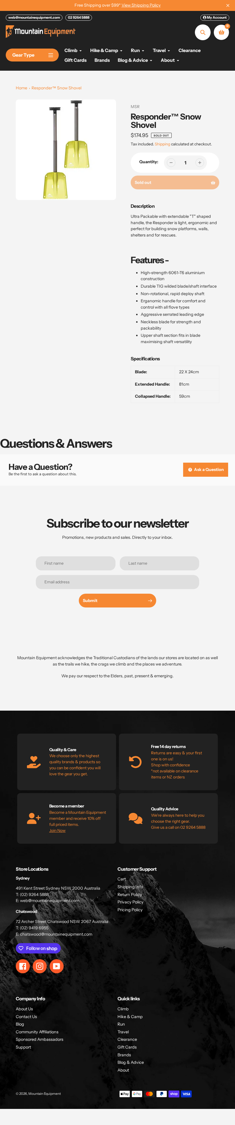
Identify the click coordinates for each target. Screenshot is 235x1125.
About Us (24, 1008)
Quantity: (148, 161)
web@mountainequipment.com (34, 17)
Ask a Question (208, 469)
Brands (124, 1054)
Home (21, 88)
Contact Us (26, 1016)
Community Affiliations (37, 1031)
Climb (123, 1008)
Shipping (162, 144)
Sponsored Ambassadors (39, 1039)
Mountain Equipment (44, 1094)
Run (121, 1024)
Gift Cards (127, 1047)
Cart (121, 879)
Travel (123, 1031)
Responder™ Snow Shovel (56, 88)
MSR (135, 106)
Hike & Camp (130, 1016)
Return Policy (129, 894)
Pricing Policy (130, 909)
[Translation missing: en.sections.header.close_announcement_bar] (228, 5)
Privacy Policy (130, 902)
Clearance (127, 1039)
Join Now (57, 830)
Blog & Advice (130, 1062)
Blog (20, 1024)
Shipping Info (130, 886)
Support (23, 1047)
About (123, 1070)
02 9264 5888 (78, 17)
